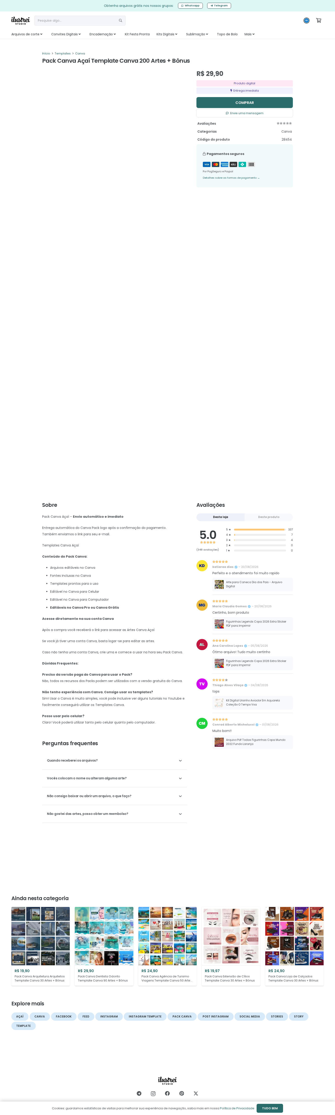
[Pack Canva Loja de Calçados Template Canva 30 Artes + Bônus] (294, 946)
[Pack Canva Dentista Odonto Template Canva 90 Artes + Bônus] (104, 946)
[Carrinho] (319, 20)
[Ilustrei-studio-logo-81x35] (20, 21)
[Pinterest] (181, 1093)
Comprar (244, 102)
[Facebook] (167, 1093)
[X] (195, 1093)
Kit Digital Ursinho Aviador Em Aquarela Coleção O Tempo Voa (253, 702)
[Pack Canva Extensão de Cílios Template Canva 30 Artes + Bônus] (231, 946)
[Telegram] (139, 1093)
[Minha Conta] (306, 21)
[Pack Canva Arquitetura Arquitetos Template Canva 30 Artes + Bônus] (40, 946)
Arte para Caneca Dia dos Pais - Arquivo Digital (254, 584)
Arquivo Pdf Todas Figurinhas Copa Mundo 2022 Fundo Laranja (255, 742)
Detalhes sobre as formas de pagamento (231, 178)
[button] (46, 34)
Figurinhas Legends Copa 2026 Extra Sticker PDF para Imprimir (256, 624)
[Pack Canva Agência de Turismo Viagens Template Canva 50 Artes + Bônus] (167, 946)
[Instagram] (153, 1093)
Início (46, 53)
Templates (63, 53)
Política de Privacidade (237, 1108)
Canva (80, 53)
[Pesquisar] (120, 20)
